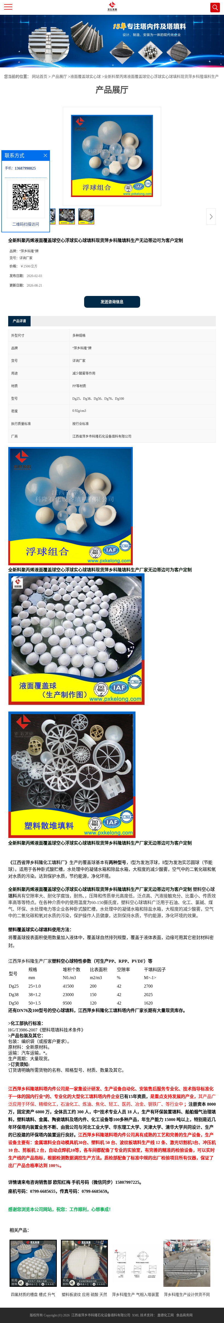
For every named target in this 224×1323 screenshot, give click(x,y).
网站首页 (39, 77)
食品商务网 (184, 1315)
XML (135, 1315)
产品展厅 (59, 77)
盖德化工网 (165, 1315)
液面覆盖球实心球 (85, 77)
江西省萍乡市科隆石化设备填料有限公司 (100, 1315)
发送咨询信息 (112, 302)
